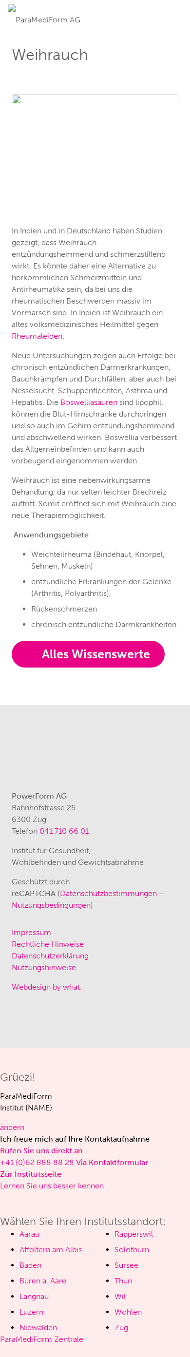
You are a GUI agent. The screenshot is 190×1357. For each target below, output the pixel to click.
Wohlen (128, 1312)
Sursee (126, 1265)
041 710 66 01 (64, 831)
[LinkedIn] (80, 1018)
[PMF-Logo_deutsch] (47, 750)
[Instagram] (21, 1018)
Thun (123, 1280)
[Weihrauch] (95, 100)
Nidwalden (38, 1327)
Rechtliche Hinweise (48, 944)
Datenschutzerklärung (50, 955)
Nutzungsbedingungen (51, 905)
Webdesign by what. (47, 987)
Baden (30, 1265)
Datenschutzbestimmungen (108, 893)
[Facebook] (50, 1018)
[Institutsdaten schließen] (3, 1053)
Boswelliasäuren (88, 402)
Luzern (31, 1312)
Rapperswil (133, 1234)
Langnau (34, 1296)
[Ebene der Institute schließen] (3, 1197)
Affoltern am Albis (50, 1249)
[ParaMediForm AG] (44, 16)
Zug (121, 1327)
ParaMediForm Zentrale (41, 1339)
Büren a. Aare (42, 1280)
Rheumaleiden (37, 336)
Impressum (31, 932)
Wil (120, 1296)
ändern (12, 1127)
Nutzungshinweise (44, 967)
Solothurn (131, 1249)
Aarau (29, 1234)
